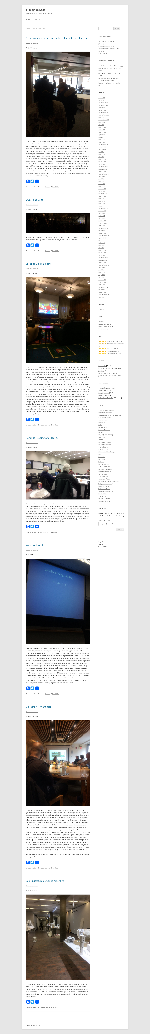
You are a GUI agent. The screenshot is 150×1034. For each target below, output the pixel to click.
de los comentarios (105, 326)
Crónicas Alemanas (104, 501)
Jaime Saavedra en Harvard (107, 376)
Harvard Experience (104, 417)
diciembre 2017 (103, 167)
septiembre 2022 (103, 115)
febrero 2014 (102, 223)
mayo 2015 (101, 203)
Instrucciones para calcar (114, 341)
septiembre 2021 (103, 120)
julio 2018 (101, 152)
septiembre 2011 (103, 294)
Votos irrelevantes (35, 545)
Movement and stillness (105, 412)
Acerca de (37, 19)
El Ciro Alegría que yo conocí (107, 368)
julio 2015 (101, 199)
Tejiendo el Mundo (104, 489)
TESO (100, 80)
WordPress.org (103, 329)
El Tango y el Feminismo (39, 263)
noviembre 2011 (103, 290)
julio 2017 (101, 179)
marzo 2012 (102, 280)
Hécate (100, 432)
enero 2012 (101, 285)
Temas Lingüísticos (104, 479)
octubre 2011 (102, 292)
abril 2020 (101, 125)
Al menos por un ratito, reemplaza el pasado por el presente (58, 37)
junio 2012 (101, 272)
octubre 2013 (102, 233)
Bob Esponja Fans (103, 464)
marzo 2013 (102, 250)
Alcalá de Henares (112, 349)
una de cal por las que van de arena (109, 415)
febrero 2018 (102, 162)
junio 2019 (101, 139)
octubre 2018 (102, 147)
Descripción (102, 366)
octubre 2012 (102, 262)
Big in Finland (102, 494)
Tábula (100, 440)
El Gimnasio (115, 78)
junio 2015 (101, 201)
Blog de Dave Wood (104, 444)
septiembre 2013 (103, 235)
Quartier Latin (102, 496)
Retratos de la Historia (105, 469)
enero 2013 (101, 255)
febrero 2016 (102, 189)
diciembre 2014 (103, 208)
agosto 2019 (102, 135)
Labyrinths (101, 457)
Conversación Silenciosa (106, 41)
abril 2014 (101, 218)
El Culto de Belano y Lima (106, 46)
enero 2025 (101, 100)
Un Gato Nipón (103, 474)
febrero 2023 (102, 110)
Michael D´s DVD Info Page (106, 452)
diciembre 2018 (103, 144)
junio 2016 (101, 186)
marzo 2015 (102, 206)
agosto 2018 (102, 149)
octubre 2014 (102, 211)
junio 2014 (101, 216)
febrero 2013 (102, 253)
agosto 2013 (102, 238)
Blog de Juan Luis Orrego (106, 435)
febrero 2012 (102, 282)
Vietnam (101, 462)
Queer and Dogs (34, 199)
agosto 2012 (102, 267)
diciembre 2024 (103, 103)
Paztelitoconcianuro (104, 472)
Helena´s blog (102, 427)
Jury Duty (101, 44)
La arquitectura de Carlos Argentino (45, 880)
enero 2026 (101, 98)
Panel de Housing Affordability (42, 437)
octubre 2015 (102, 196)
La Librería (101, 459)
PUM (99, 454)
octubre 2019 (102, 132)
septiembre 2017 (103, 174)
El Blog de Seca (35, 10)
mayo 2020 (101, 122)
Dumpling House (109, 80)
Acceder (100, 321)
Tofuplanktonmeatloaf (105, 484)
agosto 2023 (102, 108)
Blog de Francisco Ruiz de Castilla (108, 481)
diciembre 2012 (103, 258)
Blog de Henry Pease (104, 442)
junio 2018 (101, 154)
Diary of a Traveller (104, 499)
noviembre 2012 (103, 260)
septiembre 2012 (103, 265)
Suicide (100, 390)
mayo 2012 (101, 275)
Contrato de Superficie (114, 353)
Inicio (28, 19)
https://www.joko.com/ (105, 83)
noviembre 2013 (103, 230)
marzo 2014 (102, 221)
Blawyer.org (102, 422)
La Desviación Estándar (105, 398)
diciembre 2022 (103, 112)
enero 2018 (101, 164)
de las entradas (104, 324)
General (47, 187)
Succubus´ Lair (102, 420)
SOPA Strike (102, 437)
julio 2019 (101, 137)
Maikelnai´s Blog (103, 486)
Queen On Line (103, 449)
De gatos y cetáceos (104, 373)
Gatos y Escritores (104, 467)
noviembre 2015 (103, 194)
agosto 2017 (102, 176)
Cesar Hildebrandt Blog (105, 491)
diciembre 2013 (103, 228)
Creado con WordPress (33, 1025)
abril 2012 (101, 277)
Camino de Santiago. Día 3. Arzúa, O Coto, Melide (110, 68)
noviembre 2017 (103, 169)
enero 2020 (101, 130)
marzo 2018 (102, 159)
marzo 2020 (102, 127)
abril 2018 (101, 157)
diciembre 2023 (103, 105)
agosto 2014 (102, 213)
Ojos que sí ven (103, 476)
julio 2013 (101, 240)
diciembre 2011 (103, 287)
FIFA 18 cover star (103, 78)
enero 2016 (101, 191)
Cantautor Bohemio (113, 351)
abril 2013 (101, 248)
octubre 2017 (102, 171)
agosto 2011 (102, 297)
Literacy (100, 395)
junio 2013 (101, 243)
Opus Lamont (102, 53)
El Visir (100, 425)
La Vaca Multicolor (104, 430)
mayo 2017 (101, 181)
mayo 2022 (101, 117)
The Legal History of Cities (106, 410)
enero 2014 (101, 226)
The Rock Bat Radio (104, 447)
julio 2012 (101, 270)
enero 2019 (101, 142)
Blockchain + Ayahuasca (38, 706)
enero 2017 (101, 184)
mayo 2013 (101, 245)
